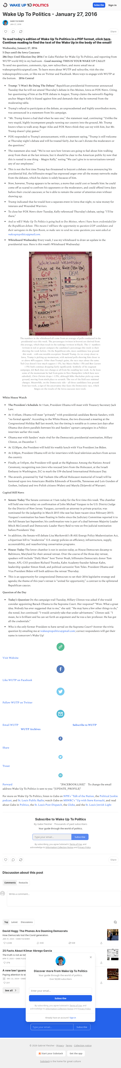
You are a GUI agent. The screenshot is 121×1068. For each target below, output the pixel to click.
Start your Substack (52, 1053)
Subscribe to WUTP (85, 725)
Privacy (60, 1045)
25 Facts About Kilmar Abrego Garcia (27, 950)
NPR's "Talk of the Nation (78, 796)
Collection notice (83, 1045)
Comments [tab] (10, 882)
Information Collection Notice (59, 1008)
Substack (45, 1061)
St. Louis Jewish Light (98, 805)
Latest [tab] (14, 922)
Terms (69, 1045)
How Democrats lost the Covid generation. (26, 935)
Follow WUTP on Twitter (17, 703)
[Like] (6, 31)
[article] (60, 937)
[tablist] (16, 883)
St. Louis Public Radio (31, 800)
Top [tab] (6, 922)
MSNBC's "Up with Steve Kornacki (84, 800)
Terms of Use (76, 1005)
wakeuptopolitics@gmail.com (24, 234)
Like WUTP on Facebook (17, 680)
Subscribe (99, 5)
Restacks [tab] (23, 882)
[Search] (115, 922)
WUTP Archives (30, 729)
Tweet (6, 766)
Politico (24, 805)
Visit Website (10, 658)
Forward (7, 784)
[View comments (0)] (13, 31)
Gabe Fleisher (17, 21)
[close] (90, 957)
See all (9, 990)
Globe (71, 805)
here (107, 39)
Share (6, 748)
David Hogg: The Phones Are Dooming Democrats (35, 931)
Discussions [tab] (27, 922)
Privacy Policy (84, 1008)
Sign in (112, 5)
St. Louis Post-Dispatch (48, 805)
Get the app (76, 1053)
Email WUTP (10, 725)
